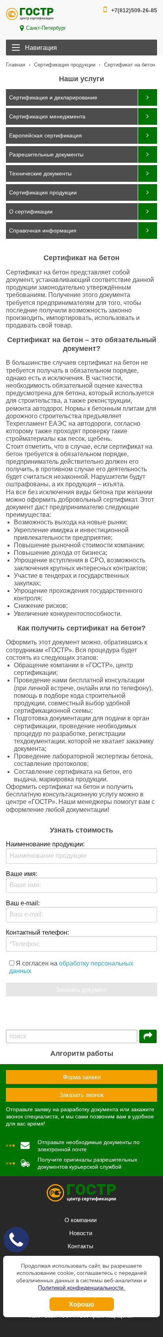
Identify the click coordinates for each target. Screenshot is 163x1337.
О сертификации (31, 211)
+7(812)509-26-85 (134, 10)
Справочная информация (42, 230)
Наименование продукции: (45, 844)
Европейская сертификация (45, 135)
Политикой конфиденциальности (81, 1287)
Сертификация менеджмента (47, 116)
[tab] (81, 97)
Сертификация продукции (43, 192)
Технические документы (40, 173)
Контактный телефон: (37, 932)
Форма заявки (81, 1077)
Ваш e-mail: (23, 903)
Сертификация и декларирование (53, 97)
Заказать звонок (81, 1094)
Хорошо (81, 1303)
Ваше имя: (21, 873)
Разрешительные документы (46, 154)
